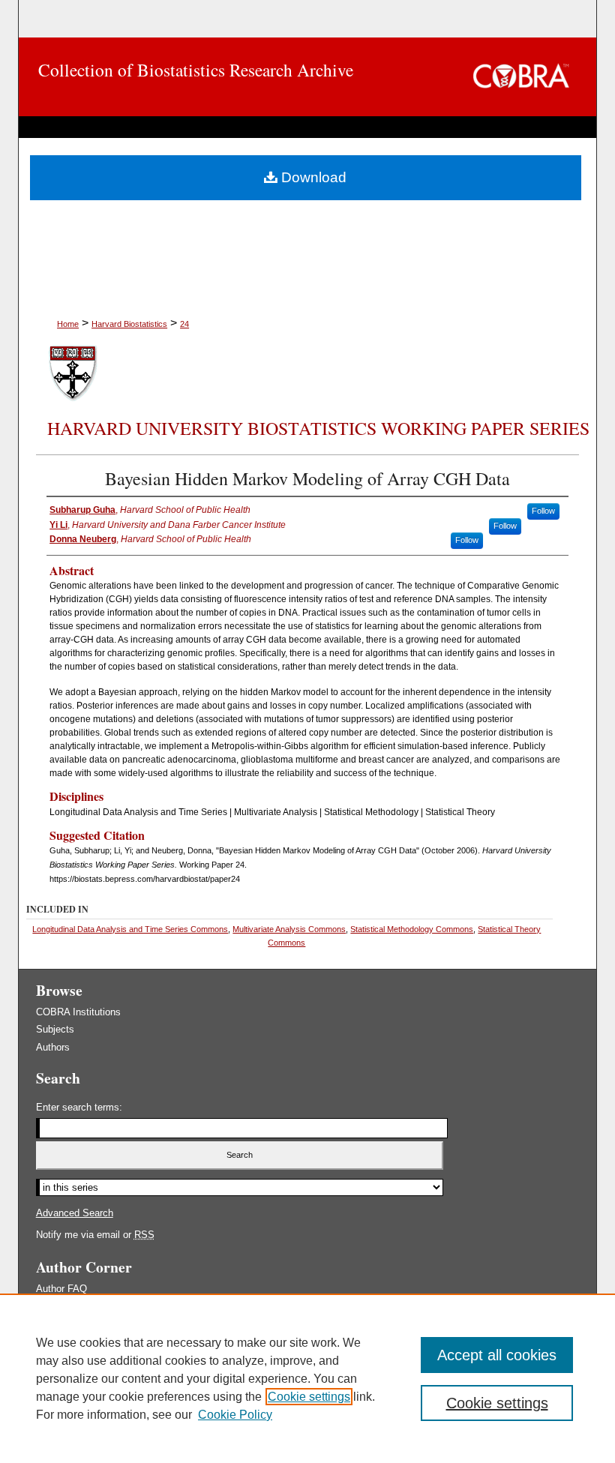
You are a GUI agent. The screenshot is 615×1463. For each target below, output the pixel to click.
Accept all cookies (496, 1355)
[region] (307, 1378)
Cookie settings (309, 1396)
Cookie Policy (235, 1414)
